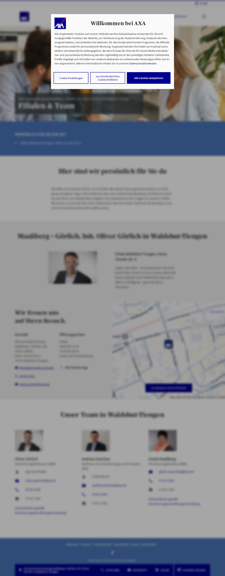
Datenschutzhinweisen (142, 63)
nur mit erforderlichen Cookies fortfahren (108, 78)
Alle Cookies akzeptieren (148, 78)
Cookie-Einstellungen (71, 78)
